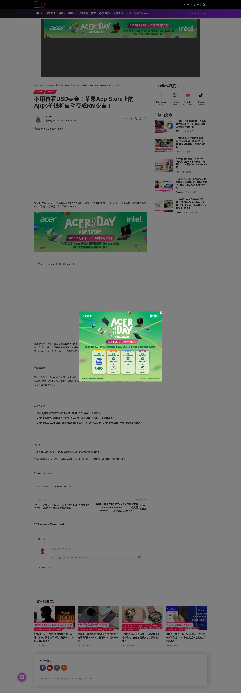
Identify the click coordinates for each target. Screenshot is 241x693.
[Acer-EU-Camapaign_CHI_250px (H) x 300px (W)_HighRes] (120, 346)
